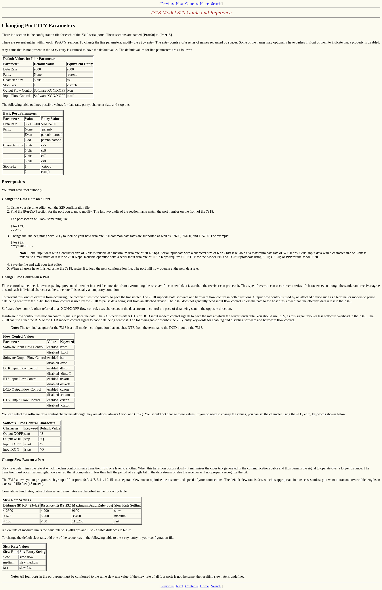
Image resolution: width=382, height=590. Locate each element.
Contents (191, 4)
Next (179, 4)
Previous (167, 4)
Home (204, 4)
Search (216, 4)
